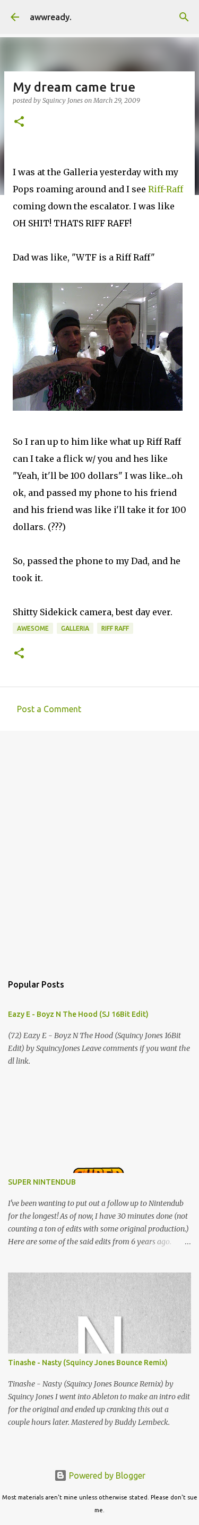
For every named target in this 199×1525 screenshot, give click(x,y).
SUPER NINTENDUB (42, 1182)
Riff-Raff (165, 189)
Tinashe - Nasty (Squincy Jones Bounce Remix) (88, 1362)
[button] (19, 122)
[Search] (184, 17)
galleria (75, 628)
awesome (33, 628)
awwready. (51, 17)
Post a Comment (49, 709)
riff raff (115, 628)
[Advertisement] (99, 847)
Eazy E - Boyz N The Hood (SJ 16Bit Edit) (78, 1014)
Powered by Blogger (106, 1475)
